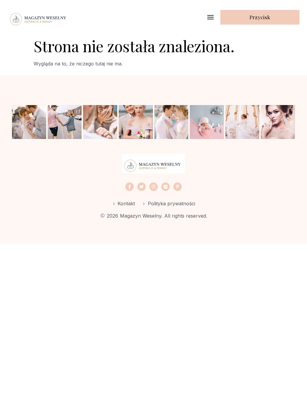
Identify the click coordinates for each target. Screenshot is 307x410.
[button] (210, 17)
